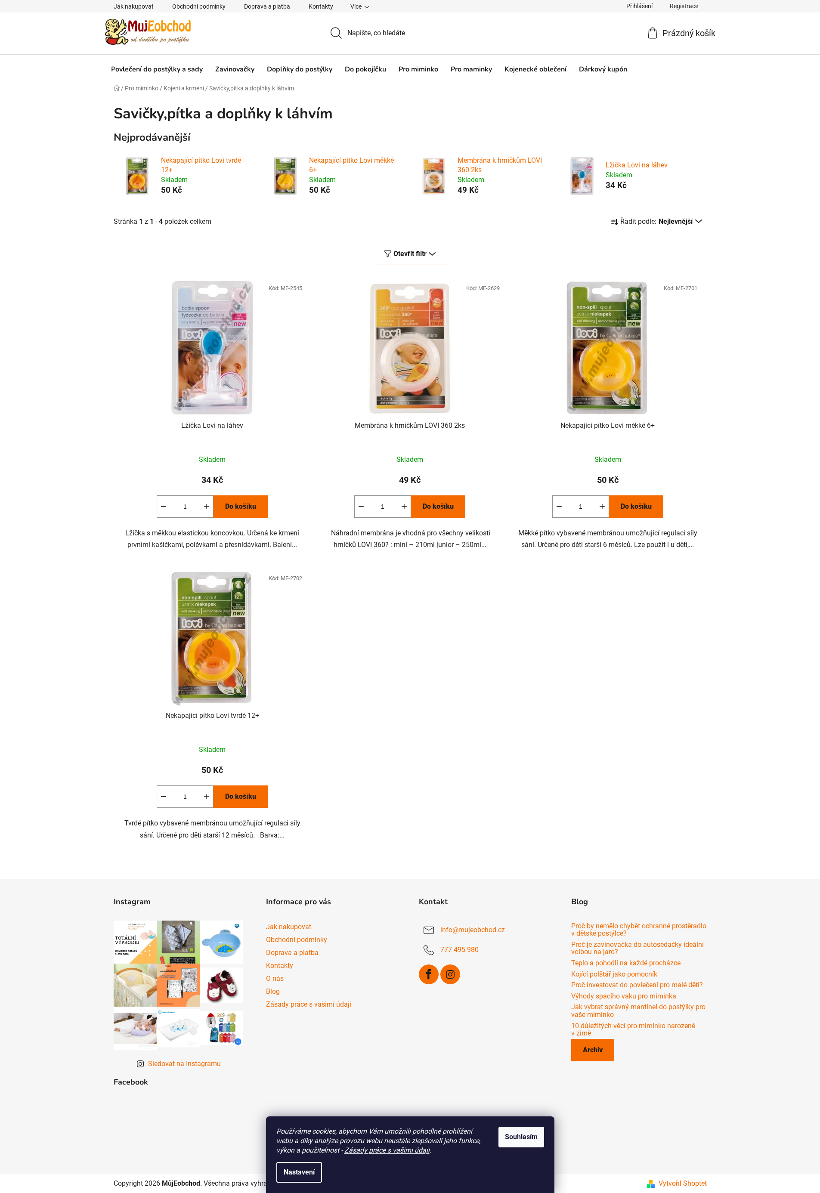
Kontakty (321, 6)
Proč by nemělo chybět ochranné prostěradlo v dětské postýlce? (638, 929)
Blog (273, 991)
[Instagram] (450, 974)
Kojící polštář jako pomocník (614, 974)
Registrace (684, 6)
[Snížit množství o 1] (163, 506)
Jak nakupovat (134, 6)
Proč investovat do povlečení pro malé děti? (637, 985)
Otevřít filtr (410, 254)
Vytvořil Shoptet (683, 1183)
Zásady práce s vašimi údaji (387, 1150)
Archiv (593, 1050)
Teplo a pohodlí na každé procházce (626, 963)
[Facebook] (429, 974)
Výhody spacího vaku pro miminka (623, 996)
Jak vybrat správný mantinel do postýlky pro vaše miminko (638, 1010)
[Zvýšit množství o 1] (206, 506)
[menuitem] (157, 69)
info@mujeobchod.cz (472, 930)
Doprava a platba (267, 6)
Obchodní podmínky (199, 6)
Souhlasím (521, 1137)
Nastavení (299, 1172)
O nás (275, 978)
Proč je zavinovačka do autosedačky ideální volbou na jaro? (637, 948)
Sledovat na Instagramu (184, 1064)
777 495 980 (459, 950)
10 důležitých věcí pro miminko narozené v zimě (633, 1029)
